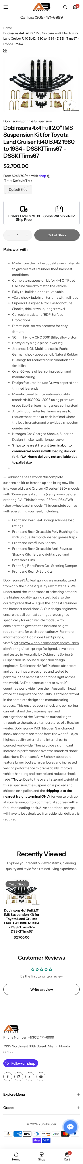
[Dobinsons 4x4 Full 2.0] (21, 892)
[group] (41, 84)
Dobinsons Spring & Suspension (27, 121)
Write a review (41, 989)
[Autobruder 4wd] (42, 7)
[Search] (65, 7)
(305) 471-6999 (49, 17)
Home (7, 28)
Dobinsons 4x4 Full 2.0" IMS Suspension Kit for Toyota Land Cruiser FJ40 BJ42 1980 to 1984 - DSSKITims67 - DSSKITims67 (21, 920)
